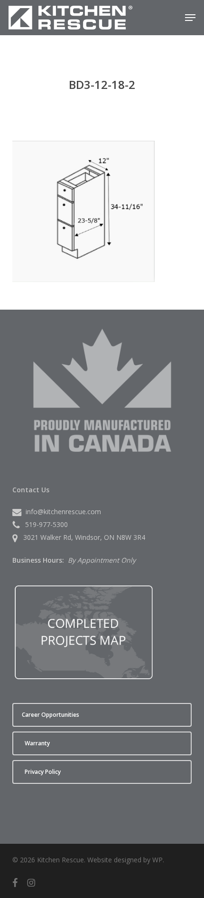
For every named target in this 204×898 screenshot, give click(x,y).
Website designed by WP (125, 859)
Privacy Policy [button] (43, 772)
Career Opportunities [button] (50, 715)
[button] (190, 17)
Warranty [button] (37, 743)
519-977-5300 (46, 524)
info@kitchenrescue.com (63, 511)
